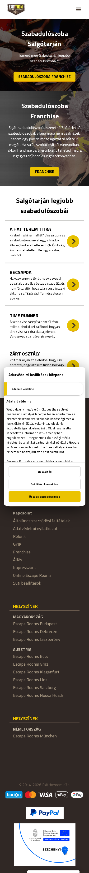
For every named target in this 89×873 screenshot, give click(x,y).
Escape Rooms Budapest (35, 624)
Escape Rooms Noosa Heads (38, 695)
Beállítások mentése (44, 484)
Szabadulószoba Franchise (44, 76)
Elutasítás (44, 471)
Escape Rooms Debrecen (35, 631)
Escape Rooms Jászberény (36, 639)
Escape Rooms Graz (30, 664)
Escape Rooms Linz (30, 679)
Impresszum (24, 567)
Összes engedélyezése (44, 496)
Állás (17, 559)
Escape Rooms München (35, 736)
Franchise (44, 171)
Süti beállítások (27, 583)
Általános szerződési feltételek (41, 521)
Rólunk (19, 536)
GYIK (17, 544)
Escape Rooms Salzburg (34, 687)
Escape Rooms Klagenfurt (36, 672)
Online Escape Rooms (32, 575)
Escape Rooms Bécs (30, 656)
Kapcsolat (22, 513)
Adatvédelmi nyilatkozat (35, 528)
